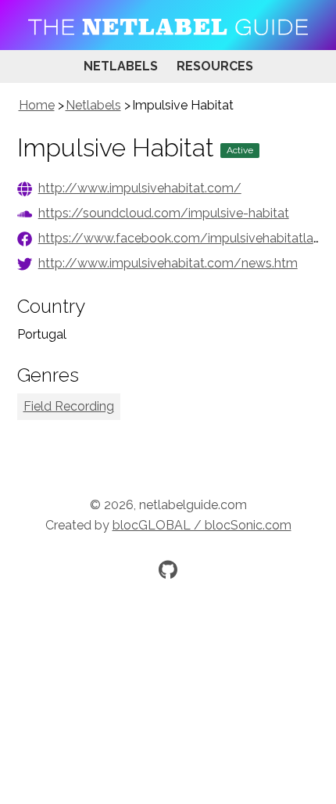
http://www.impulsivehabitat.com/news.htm (168, 263)
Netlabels (121, 66)
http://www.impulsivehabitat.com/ (139, 188)
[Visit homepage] (168, 25)
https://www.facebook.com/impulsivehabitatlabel (184, 238)
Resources (215, 66)
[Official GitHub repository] (168, 569)
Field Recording (68, 406)
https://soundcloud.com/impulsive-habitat (163, 213)
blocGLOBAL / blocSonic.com (202, 525)
